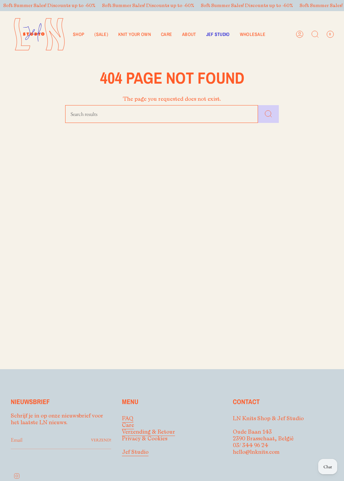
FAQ (127, 418)
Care (128, 425)
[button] (78, 34)
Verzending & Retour (148, 432)
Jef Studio (135, 452)
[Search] (268, 114)
